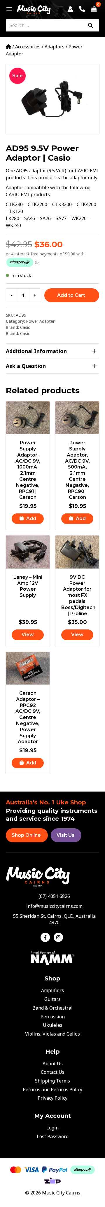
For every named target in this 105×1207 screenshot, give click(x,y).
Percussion (53, 1016)
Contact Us (52, 1072)
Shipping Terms (52, 1081)
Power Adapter (40, 321)
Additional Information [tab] (36, 351)
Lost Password (53, 1136)
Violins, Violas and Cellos (52, 1034)
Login (52, 1127)
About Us (53, 1063)
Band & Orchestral (52, 1008)
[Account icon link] (70, 9)
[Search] (90, 25)
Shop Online (26, 835)
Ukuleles (52, 1025)
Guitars (52, 999)
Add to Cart (71, 295)
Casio (25, 327)
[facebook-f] (46, 937)
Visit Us (65, 835)
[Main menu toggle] (8, 9)
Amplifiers (52, 990)
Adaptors (54, 46)
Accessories (28, 46)
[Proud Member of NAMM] (52, 958)
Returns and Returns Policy (52, 1089)
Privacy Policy (52, 1098)
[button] (28, 518)
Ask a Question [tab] (26, 365)
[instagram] (59, 937)
